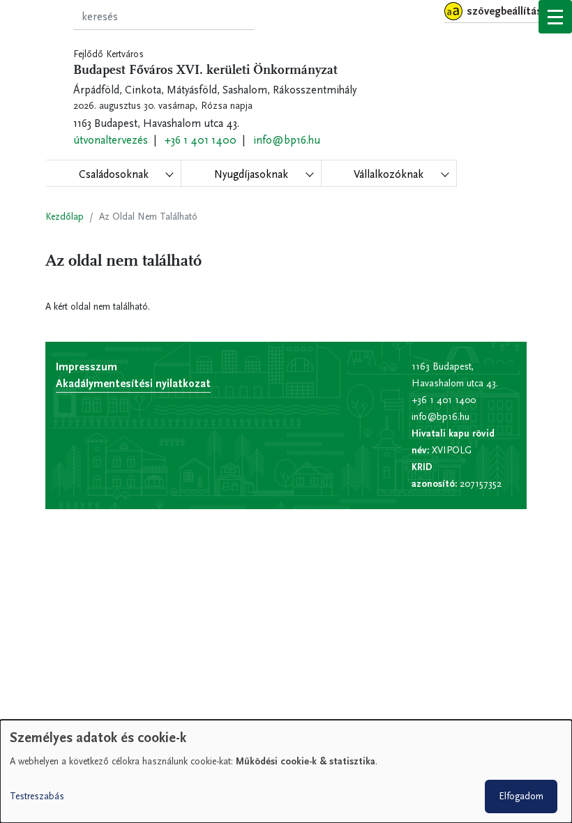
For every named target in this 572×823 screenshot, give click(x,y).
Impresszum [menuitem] (86, 366)
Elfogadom (521, 796)
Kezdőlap (64, 216)
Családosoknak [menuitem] (114, 174)
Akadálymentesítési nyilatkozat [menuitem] (133, 383)
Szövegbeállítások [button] (510, 10)
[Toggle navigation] (555, 16)
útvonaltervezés (110, 139)
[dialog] (286, 771)
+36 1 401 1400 (200, 139)
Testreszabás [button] (37, 796)
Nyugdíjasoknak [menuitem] (251, 174)
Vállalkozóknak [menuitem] (388, 174)
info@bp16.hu (286, 139)
